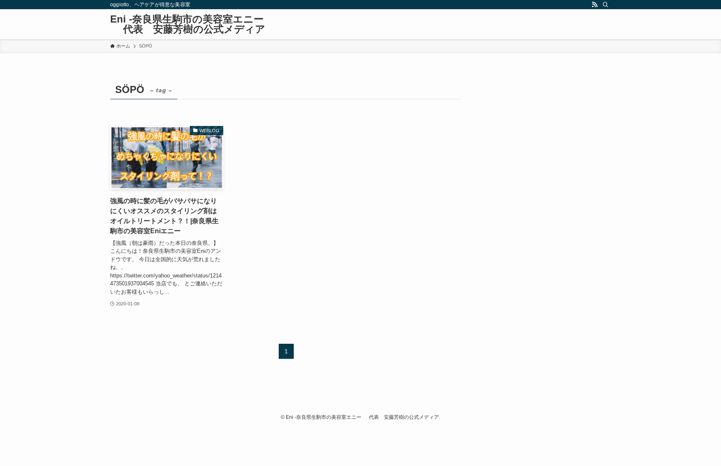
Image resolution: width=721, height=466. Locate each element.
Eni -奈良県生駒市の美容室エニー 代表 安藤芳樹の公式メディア (187, 24)
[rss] (594, 4)
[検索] (605, 4)
